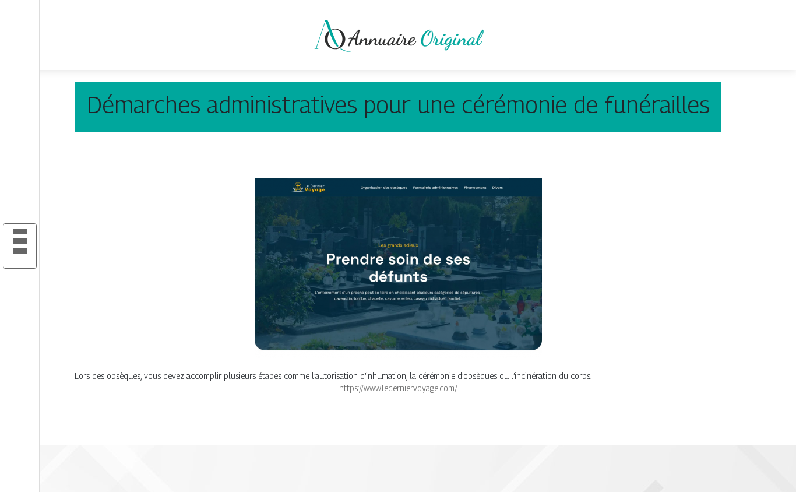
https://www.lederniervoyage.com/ (398, 388)
